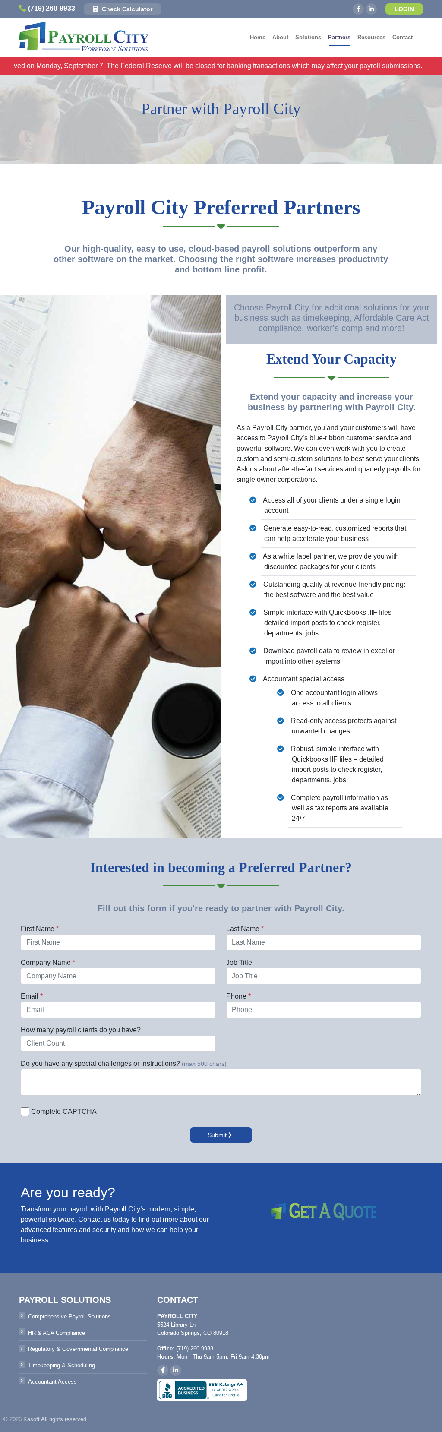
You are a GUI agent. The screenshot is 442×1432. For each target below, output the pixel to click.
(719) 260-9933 (51, 8)
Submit (218, 1135)
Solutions (308, 37)
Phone (236, 996)
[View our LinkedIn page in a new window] (371, 9)
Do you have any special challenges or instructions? (100, 1063)
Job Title (239, 962)
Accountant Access (52, 1381)
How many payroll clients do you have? (81, 1030)
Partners (339, 37)
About (280, 37)
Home (257, 37)
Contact (402, 37)
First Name (37, 929)
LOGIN (404, 9)
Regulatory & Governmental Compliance (78, 1349)
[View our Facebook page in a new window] (358, 9)
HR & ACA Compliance (56, 1333)
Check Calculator (126, 9)
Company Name (46, 962)
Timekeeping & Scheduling (61, 1365)
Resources (371, 37)
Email (29, 996)
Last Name (242, 929)
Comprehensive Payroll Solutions (69, 1316)
